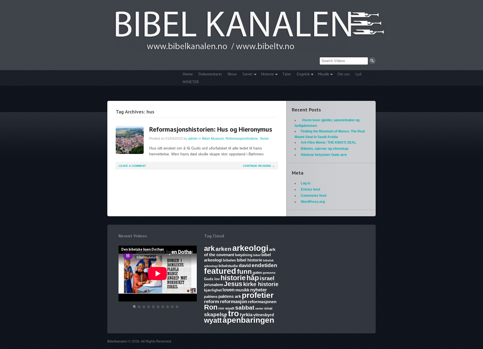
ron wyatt (226, 308)
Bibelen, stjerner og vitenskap (324, 149)
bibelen (229, 260)
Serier (246, 75)
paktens (210, 297)
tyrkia (246, 314)
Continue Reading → (259, 165)
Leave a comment (132, 165)
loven (228, 290)
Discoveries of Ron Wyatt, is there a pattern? (148, 306)
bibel (257, 255)
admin (193, 139)
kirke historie (260, 284)
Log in (305, 183)
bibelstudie (228, 266)
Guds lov (212, 279)
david (245, 265)
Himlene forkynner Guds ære (324, 155)
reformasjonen (262, 301)
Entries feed (310, 189)
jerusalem (213, 284)
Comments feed (313, 196)
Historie (266, 75)
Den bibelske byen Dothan (134, 306)
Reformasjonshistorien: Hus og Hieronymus (210, 129)
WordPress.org (313, 202)
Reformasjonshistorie (242, 139)
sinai (268, 308)
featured (220, 271)
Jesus (233, 284)
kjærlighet (213, 290)
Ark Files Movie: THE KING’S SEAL (328, 142)
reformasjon (233, 301)
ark (209, 248)
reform (211, 301)
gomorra (269, 272)
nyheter (258, 290)
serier (259, 308)
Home (188, 74)
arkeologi (250, 248)
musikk (242, 290)
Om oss (343, 74)
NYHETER (191, 81)
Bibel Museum (213, 139)
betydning (243, 255)
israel (267, 278)
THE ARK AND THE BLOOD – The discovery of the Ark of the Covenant (144, 306)
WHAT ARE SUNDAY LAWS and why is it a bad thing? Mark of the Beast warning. (153, 306)
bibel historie (249, 260)
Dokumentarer (210, 74)
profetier (258, 295)
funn (244, 271)
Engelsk (302, 75)
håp (253, 278)
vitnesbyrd (263, 314)
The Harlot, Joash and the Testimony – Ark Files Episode (163, 306)
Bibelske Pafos (177, 306)
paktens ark (229, 296)
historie (233, 278)
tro (233, 313)
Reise (232, 74)
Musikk (322, 75)
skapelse (215, 314)
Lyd (358, 74)
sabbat (244, 307)
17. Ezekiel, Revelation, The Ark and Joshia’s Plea (158, 306)
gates (257, 272)
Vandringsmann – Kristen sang (172, 306)
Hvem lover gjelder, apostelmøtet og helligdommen (139, 306)
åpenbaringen (248, 320)
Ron (210, 307)
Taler (286, 74)
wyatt (213, 320)
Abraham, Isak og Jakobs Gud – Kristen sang (167, 306)
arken (223, 249)
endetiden (264, 265)
